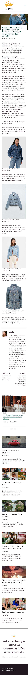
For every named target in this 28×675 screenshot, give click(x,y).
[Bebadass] (9, 5)
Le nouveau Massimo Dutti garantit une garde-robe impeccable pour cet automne (20, 379)
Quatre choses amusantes (13, 612)
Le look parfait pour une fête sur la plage (6, 377)
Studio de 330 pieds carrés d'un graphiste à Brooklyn (13, 547)
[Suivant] (23, 412)
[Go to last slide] (4, 412)
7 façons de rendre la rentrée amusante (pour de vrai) (14, 581)
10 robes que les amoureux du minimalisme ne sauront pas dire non (13, 417)
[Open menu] (25, 6)
